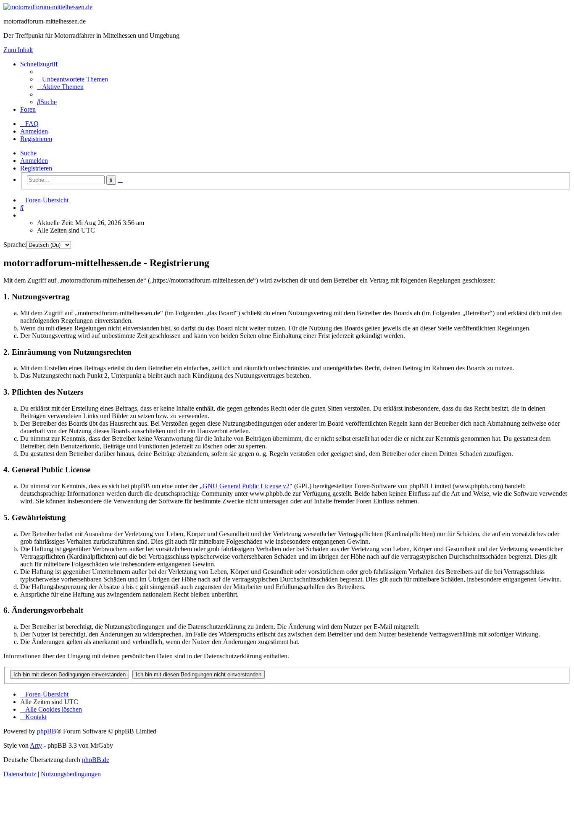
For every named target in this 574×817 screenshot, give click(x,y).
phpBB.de (95, 759)
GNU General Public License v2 (246, 486)
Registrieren (36, 168)
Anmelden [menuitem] (34, 131)
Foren (28, 109)
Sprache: (14, 244)
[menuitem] (72, 79)
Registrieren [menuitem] (36, 138)
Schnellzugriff (39, 64)
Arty (36, 745)
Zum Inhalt (18, 49)
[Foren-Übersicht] (47, 6)
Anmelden (34, 160)
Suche (28, 153)
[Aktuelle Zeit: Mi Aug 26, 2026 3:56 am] (22, 215)
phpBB (46, 731)
